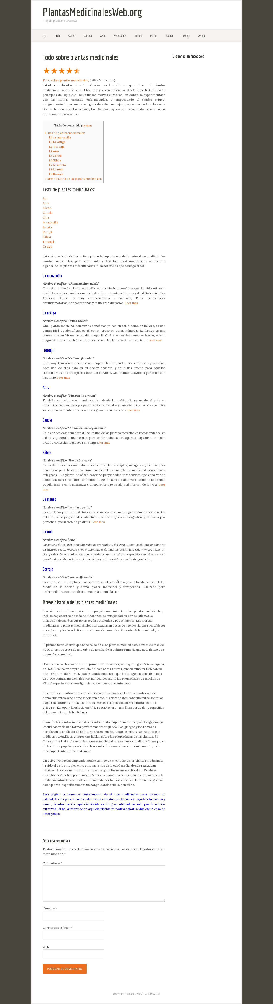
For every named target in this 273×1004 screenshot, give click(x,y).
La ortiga (57, 142)
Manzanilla (50, 222)
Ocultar (86, 125)
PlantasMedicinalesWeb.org (92, 12)
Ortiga (47, 246)
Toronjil (56, 146)
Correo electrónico (58, 928)
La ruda (56, 169)
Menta (47, 227)
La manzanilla (60, 137)
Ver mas (104, 442)
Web (46, 947)
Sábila (55, 160)
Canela (55, 155)
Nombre (50, 908)
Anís (54, 151)
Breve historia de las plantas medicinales (73, 178)
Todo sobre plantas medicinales (65, 80)
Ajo (45, 198)
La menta (57, 165)
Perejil (47, 232)
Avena (47, 208)
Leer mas (131, 303)
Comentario (52, 863)
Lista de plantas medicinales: (65, 133)
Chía (46, 217)
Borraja (56, 174)
